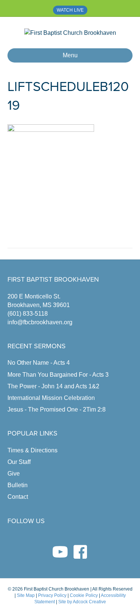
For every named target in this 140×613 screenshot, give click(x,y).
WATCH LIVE (70, 10)
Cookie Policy (84, 595)
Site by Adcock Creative (81, 601)
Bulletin (17, 485)
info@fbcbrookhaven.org (39, 322)
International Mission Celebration (51, 398)
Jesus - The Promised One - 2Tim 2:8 (56, 409)
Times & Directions (32, 450)
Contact (17, 497)
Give (13, 473)
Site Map (26, 595)
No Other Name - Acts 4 (38, 362)
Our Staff (19, 462)
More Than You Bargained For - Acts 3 (58, 374)
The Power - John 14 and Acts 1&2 (53, 386)
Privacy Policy (52, 595)
